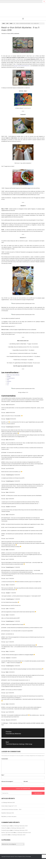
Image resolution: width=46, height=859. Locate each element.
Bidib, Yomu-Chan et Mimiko (13, 374)
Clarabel (9, 376)
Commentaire (4, 758)
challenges (5, 723)
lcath (7, 608)
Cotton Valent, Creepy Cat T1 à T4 (9, 806)
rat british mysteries (35, 723)
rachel (7, 412)
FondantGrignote (27, 108)
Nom (2, 775)
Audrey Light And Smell (7, 832)
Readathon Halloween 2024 (7, 813)
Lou (8, 384)
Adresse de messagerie (7, 781)
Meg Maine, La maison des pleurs (8, 816)
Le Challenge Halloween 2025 (8, 802)
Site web (26, 781)
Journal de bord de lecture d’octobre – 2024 (11, 809)
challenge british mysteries (24, 723)
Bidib (7, 439)
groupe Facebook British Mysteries (22, 65)
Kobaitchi (9, 381)
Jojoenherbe (4, 834)
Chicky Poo (4, 828)
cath (8, 383)
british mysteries (13, 723)
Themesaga (28, 856)
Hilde (8, 379)
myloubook (16, 33)
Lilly (7, 498)
